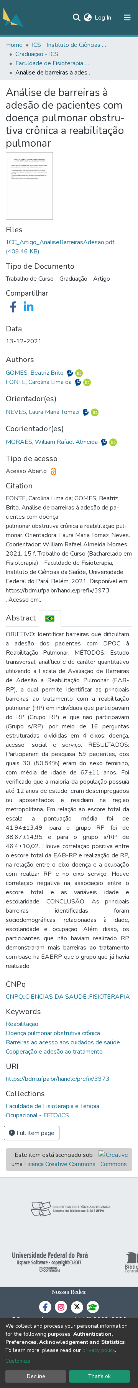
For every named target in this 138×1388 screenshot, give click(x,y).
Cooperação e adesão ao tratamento (54, 1051)
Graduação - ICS (36, 54)
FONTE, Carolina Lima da (39, 382)
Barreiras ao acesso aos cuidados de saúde (63, 1042)
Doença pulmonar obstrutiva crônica (53, 1033)
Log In (103, 17)
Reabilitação (22, 1024)
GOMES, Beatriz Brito (35, 373)
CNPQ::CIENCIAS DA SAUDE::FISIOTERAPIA (68, 997)
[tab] (50, 618)
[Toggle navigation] (127, 17)
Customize (17, 1361)
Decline (36, 1376)
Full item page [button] (34, 1133)
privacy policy (98, 1350)
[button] (87, 17)
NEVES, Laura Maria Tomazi (43, 412)
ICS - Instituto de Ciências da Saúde (70, 45)
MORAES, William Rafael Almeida (52, 442)
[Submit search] (76, 17)
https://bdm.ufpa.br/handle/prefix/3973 (58, 1079)
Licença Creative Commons (59, 1164)
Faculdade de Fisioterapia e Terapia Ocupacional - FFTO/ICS (53, 63)
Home (14, 45)
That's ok (99, 1376)
